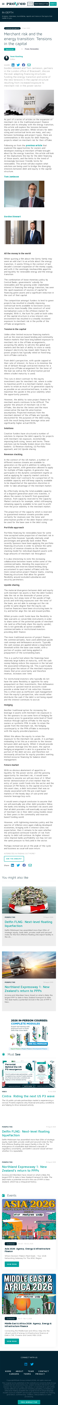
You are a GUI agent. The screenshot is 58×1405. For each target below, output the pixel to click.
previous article (34, 145)
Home (8, 1371)
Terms (27, 1374)
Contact (43, 1371)
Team (31, 1371)
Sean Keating (16, 56)
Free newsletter (29, 1402)
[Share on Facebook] (23, 65)
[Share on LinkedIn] (13, 65)
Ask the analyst (14, 859)
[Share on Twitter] (18, 65)
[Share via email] (29, 65)
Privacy (40, 1374)
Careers (14, 1374)
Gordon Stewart (12, 216)
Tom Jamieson (11, 176)
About (19, 1371)
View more (12, 1264)
